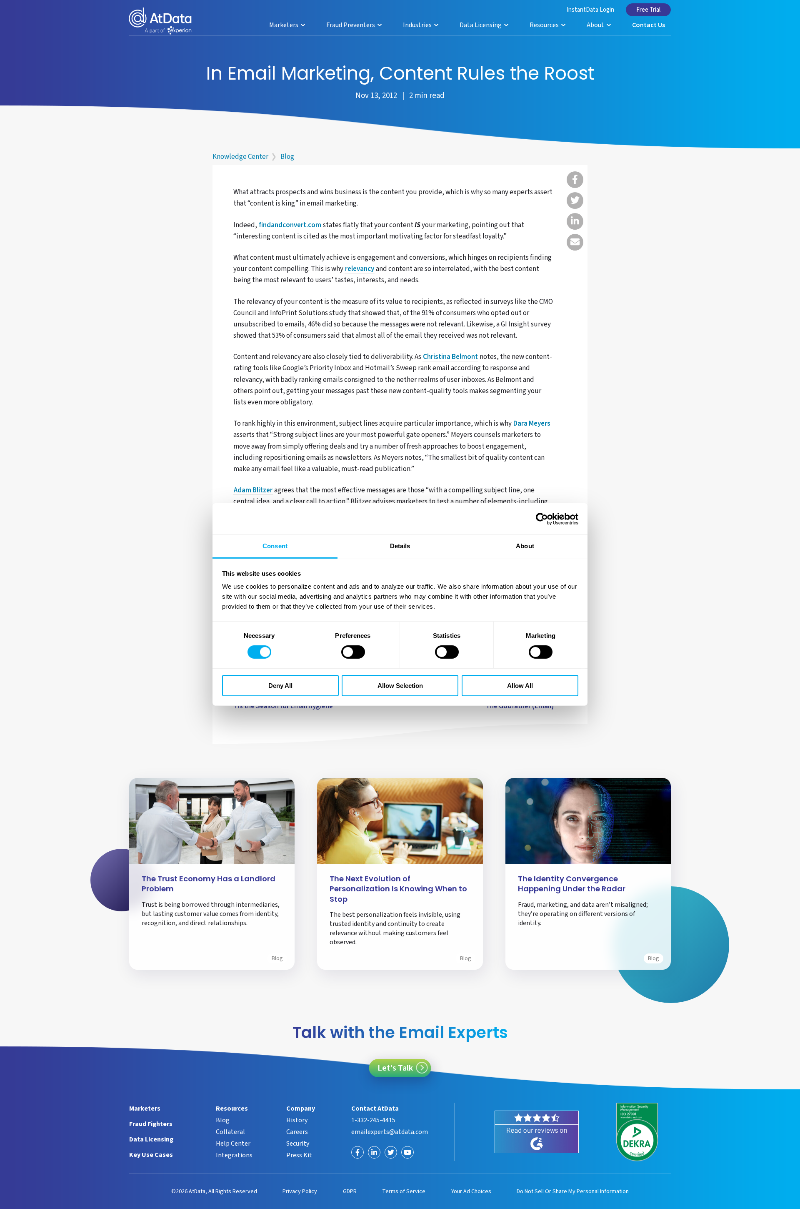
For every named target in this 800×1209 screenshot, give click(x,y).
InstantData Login (590, 9)
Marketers (284, 25)
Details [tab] (400, 545)
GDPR (350, 1191)
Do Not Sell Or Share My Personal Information (573, 1191)
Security (297, 1143)
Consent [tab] (275, 545)
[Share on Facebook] (575, 179)
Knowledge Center (240, 157)
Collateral (230, 1131)
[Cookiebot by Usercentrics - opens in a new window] (541, 518)
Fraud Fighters (150, 1124)
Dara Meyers (531, 424)
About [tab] (525, 545)
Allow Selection (400, 685)
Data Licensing (481, 25)
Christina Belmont (450, 357)
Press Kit (299, 1155)
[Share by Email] (575, 242)
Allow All (520, 685)
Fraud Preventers (351, 25)
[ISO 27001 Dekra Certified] (637, 1132)
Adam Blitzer (253, 491)
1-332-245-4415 (373, 1120)
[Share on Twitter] (575, 200)
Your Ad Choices (471, 1191)
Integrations (234, 1155)
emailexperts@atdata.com (389, 1131)
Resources (545, 25)
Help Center (233, 1143)
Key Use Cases (151, 1154)
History (297, 1120)
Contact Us (648, 25)
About (596, 25)
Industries (418, 25)
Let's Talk (395, 1068)
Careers (297, 1131)
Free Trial (648, 9)
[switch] (353, 652)
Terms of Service (403, 1191)
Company (300, 1108)
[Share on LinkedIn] (575, 221)
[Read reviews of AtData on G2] (536, 1132)
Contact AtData (375, 1108)
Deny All (280, 685)
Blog (287, 157)
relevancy (359, 269)
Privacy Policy (299, 1191)
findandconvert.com (290, 225)
